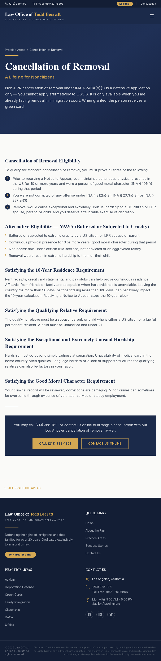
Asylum (10, 579)
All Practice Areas (24, 488)
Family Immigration (17, 602)
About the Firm (95, 530)
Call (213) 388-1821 (55, 443)
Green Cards (14, 594)
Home (90, 523)
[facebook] (89, 614)
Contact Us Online (104, 443)
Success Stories (97, 545)
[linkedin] (100, 614)
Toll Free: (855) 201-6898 (48, 3)
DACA (9, 617)
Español (124, 3)
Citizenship (12, 609)
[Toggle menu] (152, 16)
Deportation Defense (19, 587)
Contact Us (93, 553)
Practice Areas (15, 49)
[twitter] (111, 614)
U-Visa (9, 624)
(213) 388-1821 (18, 3)
